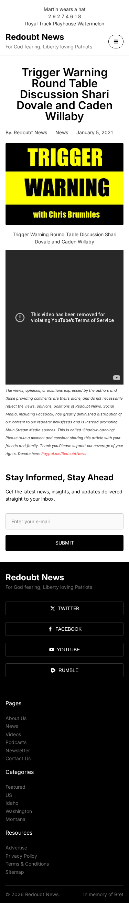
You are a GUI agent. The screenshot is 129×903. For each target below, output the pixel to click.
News (61, 132)
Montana (15, 819)
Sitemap (15, 872)
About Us (16, 718)
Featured (15, 787)
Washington (19, 811)
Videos (13, 734)
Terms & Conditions (27, 864)
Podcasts (16, 742)
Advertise (16, 847)
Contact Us (18, 758)
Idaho (12, 803)
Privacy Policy (21, 856)
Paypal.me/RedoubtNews (63, 454)
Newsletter (18, 750)
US (9, 795)
